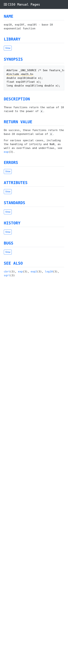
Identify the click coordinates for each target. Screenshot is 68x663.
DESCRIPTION (17, 99)
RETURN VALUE (18, 122)
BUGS (8, 243)
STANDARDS (14, 202)
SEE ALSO (13, 263)
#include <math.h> (19, 74)
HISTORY (12, 223)
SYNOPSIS (13, 59)
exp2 (34, 271)
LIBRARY (12, 39)
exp (6, 151)
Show (7, 48)
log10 (49, 271)
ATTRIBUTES (16, 182)
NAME (8, 16)
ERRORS (11, 162)
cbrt (7, 271)
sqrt (7, 275)
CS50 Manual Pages (24, 4)
